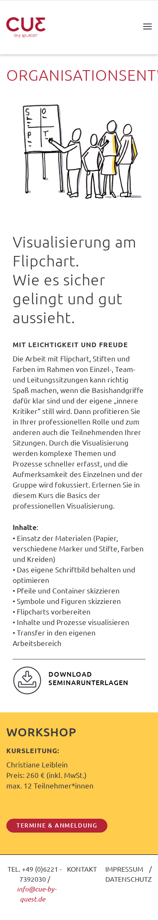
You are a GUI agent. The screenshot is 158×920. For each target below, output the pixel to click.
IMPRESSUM (124, 869)
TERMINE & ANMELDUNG (56, 825)
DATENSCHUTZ (128, 879)
